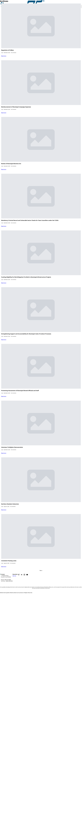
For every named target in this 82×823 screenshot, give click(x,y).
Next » (41, 570)
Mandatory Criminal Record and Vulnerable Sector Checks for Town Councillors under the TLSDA (30, 220)
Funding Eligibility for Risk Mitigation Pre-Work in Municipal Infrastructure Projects (26, 277)
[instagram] (24, 575)
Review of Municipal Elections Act (11, 163)
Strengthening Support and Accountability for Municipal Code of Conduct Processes (26, 334)
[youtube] (27, 575)
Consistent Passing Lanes (8, 560)
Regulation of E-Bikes (7, 50)
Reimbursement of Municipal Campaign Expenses (16, 107)
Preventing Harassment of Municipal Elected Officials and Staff (20, 390)
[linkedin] (22, 575)
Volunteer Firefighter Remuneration (12, 447)
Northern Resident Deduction (10, 504)
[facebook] (19, 575)
